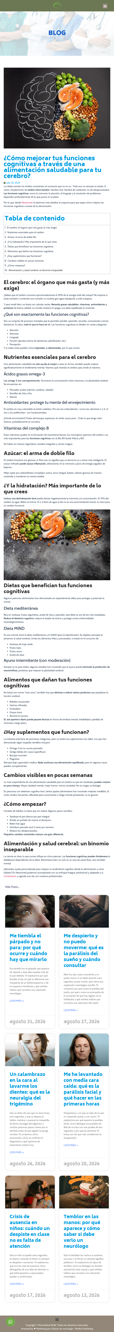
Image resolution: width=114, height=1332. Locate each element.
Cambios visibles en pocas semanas (26, 260)
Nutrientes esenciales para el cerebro (25, 232)
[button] (105, 6)
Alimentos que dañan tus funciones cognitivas (30, 251)
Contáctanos (10, 876)
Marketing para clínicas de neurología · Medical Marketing (64, 1328)
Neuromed (27, 202)
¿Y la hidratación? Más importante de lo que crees (32, 241)
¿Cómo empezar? (16, 265)
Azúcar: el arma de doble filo (22, 237)
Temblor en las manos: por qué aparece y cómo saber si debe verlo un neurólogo (82, 1232)
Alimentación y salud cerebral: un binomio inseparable (36, 270)
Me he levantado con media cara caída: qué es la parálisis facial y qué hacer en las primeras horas (83, 1089)
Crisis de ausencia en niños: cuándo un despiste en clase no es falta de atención (30, 1232)
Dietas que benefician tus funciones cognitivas (30, 246)
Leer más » (17, 1001)
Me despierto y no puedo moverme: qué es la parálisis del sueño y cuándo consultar (84, 951)
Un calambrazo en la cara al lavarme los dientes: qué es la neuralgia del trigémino (30, 1089)
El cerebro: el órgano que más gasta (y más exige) (32, 227)
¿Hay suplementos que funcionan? (24, 256)
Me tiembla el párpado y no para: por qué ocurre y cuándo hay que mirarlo (28, 948)
